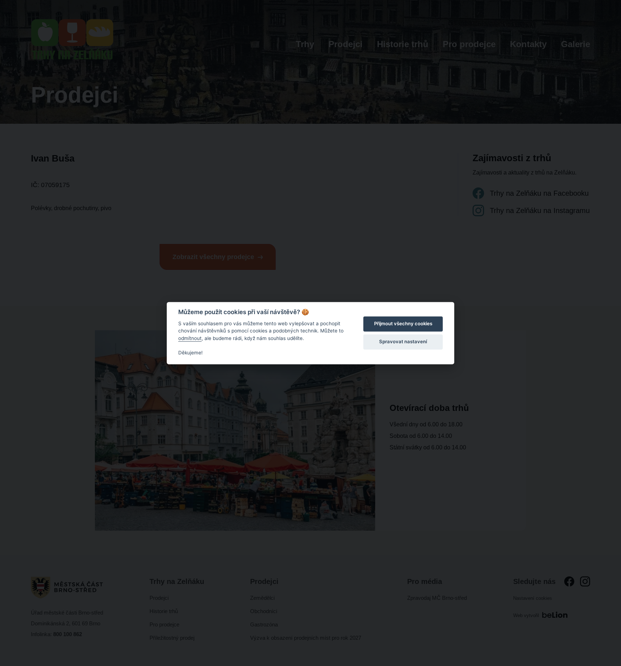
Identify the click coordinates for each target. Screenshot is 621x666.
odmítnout (190, 338)
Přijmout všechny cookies (403, 324)
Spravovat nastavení (403, 342)
